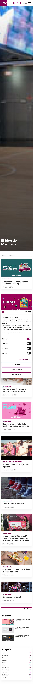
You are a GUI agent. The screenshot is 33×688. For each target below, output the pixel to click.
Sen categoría (7, 279)
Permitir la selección (16, 369)
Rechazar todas (16, 374)
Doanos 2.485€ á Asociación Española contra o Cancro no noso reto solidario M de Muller (16, 538)
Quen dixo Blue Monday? (14, 504)
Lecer (10, 461)
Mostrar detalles (23, 359)
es (25, 8)
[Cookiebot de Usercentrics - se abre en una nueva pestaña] (24, 312)
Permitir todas (16, 364)
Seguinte (27, 609)
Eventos (5, 461)
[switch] (29, 343)
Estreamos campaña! (12, 597)
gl (25, 14)
